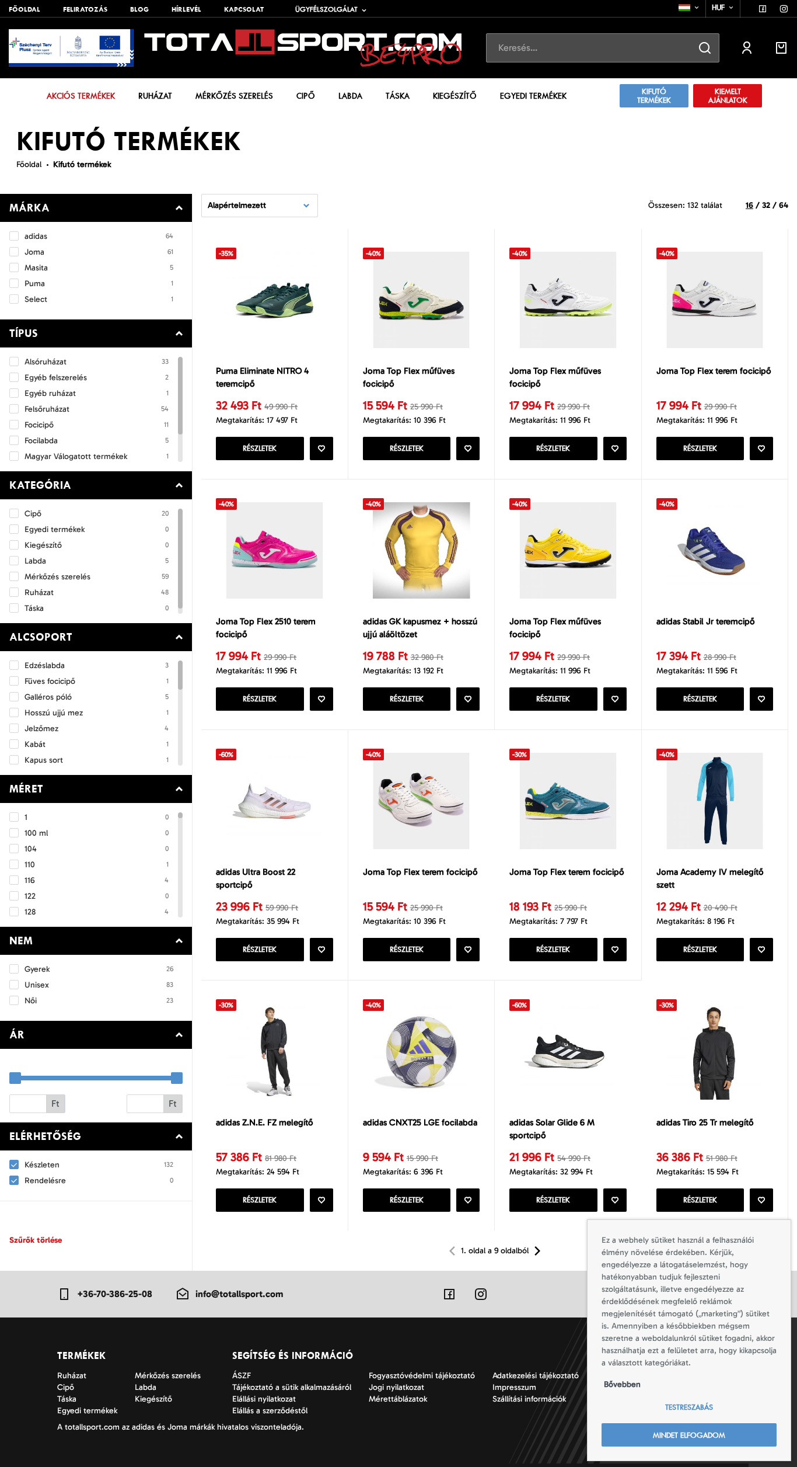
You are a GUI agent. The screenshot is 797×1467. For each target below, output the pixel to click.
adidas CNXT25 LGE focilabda (420, 1122)
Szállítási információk (529, 1399)
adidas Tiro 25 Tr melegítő (705, 1122)
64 (783, 205)
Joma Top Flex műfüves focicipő (409, 378)
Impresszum (514, 1387)
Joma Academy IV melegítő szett (710, 879)
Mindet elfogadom (689, 1435)
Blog (139, 9)
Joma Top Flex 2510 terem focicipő (266, 628)
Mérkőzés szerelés (234, 95)
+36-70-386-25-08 (114, 1293)
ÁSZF (241, 1376)
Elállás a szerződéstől (269, 1411)
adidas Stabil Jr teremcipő (705, 621)
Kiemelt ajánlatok (727, 96)
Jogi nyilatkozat (396, 1387)
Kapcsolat (244, 9)
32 (766, 205)
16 (749, 205)
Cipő (305, 95)
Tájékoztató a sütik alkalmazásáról (291, 1387)
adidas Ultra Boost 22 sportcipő (255, 879)
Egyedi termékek (533, 95)
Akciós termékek (81, 95)
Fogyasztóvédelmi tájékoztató (422, 1376)
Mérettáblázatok (398, 1399)
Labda (350, 95)
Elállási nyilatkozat (264, 1399)
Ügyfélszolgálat (326, 9)
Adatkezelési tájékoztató (535, 1376)
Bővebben (622, 1384)
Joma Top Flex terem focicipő (713, 371)
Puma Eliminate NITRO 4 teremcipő (262, 378)
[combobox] (689, 7)
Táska (398, 95)
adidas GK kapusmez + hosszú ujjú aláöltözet (420, 628)
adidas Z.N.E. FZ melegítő (264, 1122)
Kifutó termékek (654, 96)
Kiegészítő (455, 95)
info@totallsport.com (239, 1293)
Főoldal (24, 9)
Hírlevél (186, 9)
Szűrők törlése (35, 1240)
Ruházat (155, 95)
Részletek (260, 448)
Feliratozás (85, 9)
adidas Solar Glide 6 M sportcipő (552, 1129)
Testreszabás (689, 1407)
